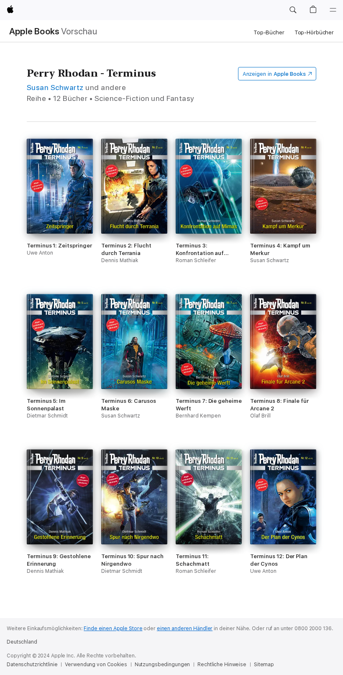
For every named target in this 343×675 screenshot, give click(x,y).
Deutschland (22, 642)
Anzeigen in (274, 74)
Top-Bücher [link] (268, 32)
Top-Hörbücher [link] (314, 32)
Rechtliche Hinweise (221, 664)
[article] (60, 216)
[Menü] (333, 10)
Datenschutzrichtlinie (32, 664)
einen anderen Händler (184, 628)
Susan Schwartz (55, 87)
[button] (293, 10)
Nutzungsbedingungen (162, 664)
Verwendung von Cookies (96, 664)
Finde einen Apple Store (113, 628)
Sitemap (264, 664)
